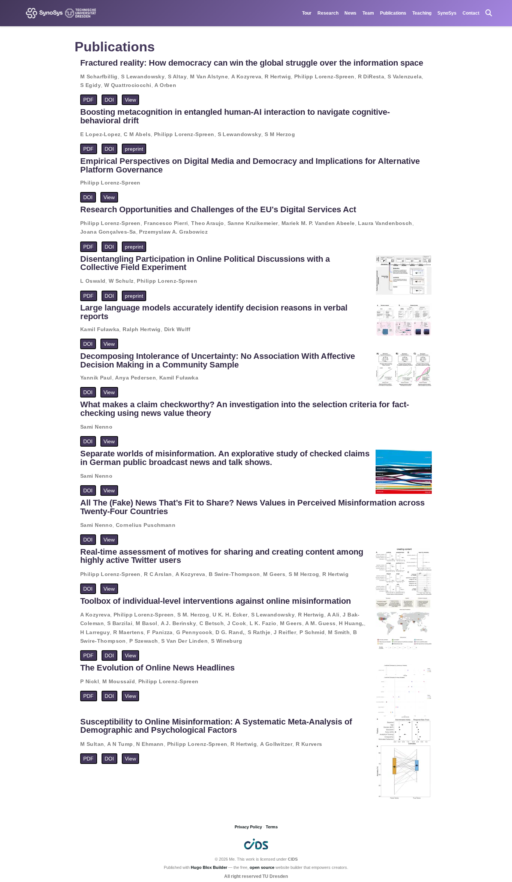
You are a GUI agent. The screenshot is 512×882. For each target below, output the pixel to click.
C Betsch (211, 623)
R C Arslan (158, 574)
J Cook (236, 623)
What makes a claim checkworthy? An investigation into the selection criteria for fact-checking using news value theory (244, 408)
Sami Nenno (96, 427)
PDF (88, 100)
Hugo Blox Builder (209, 867)
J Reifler (285, 632)
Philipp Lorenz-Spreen (324, 77)
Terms (272, 827)
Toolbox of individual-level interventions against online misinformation (215, 601)
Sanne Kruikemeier (253, 223)
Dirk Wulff (177, 329)
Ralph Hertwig (141, 329)
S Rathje (259, 632)
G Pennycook (194, 632)
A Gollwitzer (276, 744)
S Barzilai (119, 623)
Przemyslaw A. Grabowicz (173, 232)
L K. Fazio (263, 623)
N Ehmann (149, 744)
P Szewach (143, 641)
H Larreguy (95, 632)
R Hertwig (278, 77)
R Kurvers (309, 744)
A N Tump (120, 744)
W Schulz (121, 281)
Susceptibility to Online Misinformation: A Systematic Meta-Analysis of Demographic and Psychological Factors (216, 726)
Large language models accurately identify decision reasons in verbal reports (213, 312)
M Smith (339, 632)
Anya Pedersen (135, 378)
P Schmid (312, 632)
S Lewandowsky (143, 77)
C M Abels (137, 134)
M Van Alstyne (209, 77)
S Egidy (90, 85)
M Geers (274, 574)
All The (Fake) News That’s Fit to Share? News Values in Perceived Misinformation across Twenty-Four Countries (252, 507)
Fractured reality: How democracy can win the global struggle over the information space (251, 63)
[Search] (488, 13)
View (130, 100)
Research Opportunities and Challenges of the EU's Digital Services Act (218, 209)
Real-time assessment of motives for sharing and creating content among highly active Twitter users (221, 556)
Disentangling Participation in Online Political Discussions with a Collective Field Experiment (205, 263)
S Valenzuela (405, 77)
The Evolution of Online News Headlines (157, 667)
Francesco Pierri (166, 223)
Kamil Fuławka (99, 329)
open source (262, 867)
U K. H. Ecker (230, 615)
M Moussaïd (118, 681)
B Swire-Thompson (234, 574)
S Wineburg (226, 641)
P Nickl (89, 681)
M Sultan (92, 744)
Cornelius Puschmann (145, 525)
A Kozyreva (246, 77)
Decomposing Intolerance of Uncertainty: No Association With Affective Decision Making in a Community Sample (217, 360)
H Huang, (351, 623)
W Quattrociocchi (127, 85)
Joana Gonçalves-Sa (108, 232)
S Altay (177, 77)
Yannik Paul (96, 378)
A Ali (333, 615)
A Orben (165, 85)
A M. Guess (320, 623)
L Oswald (92, 281)
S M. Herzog (193, 615)
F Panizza (160, 632)
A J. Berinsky (178, 623)
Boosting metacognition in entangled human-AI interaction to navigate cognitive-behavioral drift (235, 116)
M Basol (146, 623)
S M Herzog (280, 134)
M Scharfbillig (99, 77)
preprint (134, 149)
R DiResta (371, 77)
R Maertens (128, 632)
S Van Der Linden (184, 641)
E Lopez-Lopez (100, 134)
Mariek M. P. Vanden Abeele (318, 223)
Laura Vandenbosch (385, 223)
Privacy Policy (248, 827)
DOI (109, 100)
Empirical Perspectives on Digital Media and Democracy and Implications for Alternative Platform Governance (250, 165)
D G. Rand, (230, 632)
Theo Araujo (207, 223)
